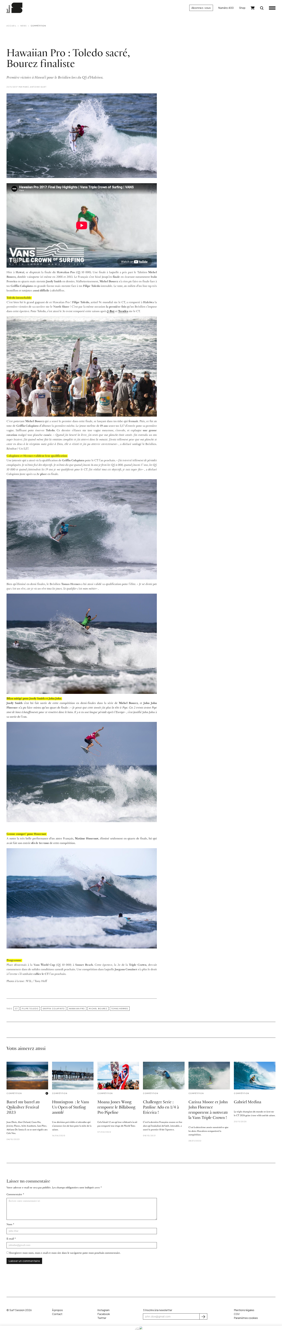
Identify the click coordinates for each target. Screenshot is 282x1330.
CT (16, 1008)
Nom (9, 1224)
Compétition (38, 26)
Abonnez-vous (201, 7)
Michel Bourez (98, 1008)
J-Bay (111, 311)
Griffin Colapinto (54, 1008)
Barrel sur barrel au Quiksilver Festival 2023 (23, 1107)
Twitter (101, 1318)
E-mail (10, 1238)
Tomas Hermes (119, 1008)
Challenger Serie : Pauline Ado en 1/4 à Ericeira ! (161, 1107)
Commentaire (14, 1194)
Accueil (11, 26)
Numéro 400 (226, 7)
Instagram (103, 1310)
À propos (57, 1310)
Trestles (123, 311)
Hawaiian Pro (77, 1008)
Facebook (103, 1314)
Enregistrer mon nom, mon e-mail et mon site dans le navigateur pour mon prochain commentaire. (65, 1253)
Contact (57, 1314)
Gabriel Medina (247, 1102)
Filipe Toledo (30, 1008)
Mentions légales (244, 1310)
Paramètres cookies (246, 1318)
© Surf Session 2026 (19, 1310)
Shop (242, 7)
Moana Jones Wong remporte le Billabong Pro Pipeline (116, 1107)
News (23, 26)
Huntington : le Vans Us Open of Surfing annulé (70, 1107)
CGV (237, 1314)
